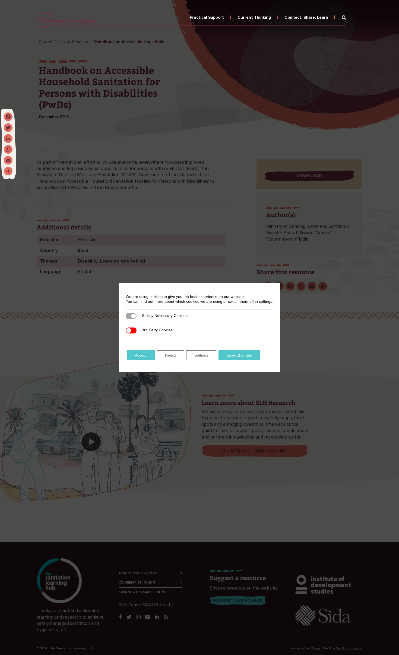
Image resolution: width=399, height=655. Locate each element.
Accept (141, 355)
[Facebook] (8, 116)
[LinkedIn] (8, 138)
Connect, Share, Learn (306, 17)
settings (265, 301)
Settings (201, 355)
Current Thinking (254, 17)
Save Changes (239, 355)
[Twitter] (8, 127)
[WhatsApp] (8, 149)
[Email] (8, 160)
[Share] (8, 171)
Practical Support (207, 17)
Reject (170, 355)
